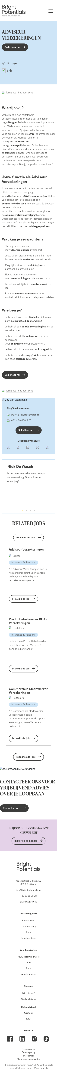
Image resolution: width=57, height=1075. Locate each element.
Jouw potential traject (28, 957)
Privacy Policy (15, 1068)
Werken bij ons (28, 999)
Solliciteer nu (12, 47)
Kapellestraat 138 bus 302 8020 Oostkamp (28, 883)
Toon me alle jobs (25, 537)
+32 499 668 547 (21, 420)
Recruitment (28, 921)
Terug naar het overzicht (19, 93)
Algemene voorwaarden (28, 1059)
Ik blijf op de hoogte (25, 841)
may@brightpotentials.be (25, 415)
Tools (28, 932)
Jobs (28, 963)
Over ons (28, 986)
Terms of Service (34, 1068)
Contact (28, 1013)
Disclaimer (28, 1056)
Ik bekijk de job (20, 599)
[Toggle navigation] (51, 10)
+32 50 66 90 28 (28, 896)
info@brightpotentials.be (28, 890)
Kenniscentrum (28, 938)
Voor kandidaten (28, 950)
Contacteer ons (11, 808)
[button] (22, 510)
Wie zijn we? (28, 993)
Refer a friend (28, 1007)
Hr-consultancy (28, 926)
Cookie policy (28, 1052)
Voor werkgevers (28, 914)
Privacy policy (28, 1049)
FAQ (28, 1019)
